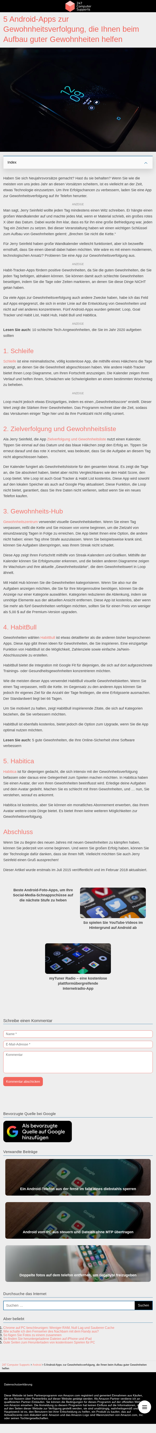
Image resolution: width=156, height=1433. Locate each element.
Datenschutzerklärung (18, 1384)
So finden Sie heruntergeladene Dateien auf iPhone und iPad (47, 1338)
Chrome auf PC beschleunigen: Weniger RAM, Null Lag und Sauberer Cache (58, 1327)
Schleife (9, 361)
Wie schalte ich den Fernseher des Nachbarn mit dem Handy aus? (51, 1331)
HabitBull (47, 638)
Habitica (9, 772)
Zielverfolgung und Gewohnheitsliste (76, 439)
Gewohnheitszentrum (20, 522)
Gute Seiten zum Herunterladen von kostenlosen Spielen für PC (49, 1342)
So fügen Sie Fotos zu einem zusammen (32, 1335)
